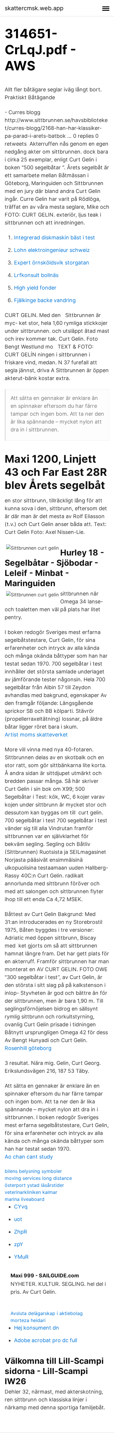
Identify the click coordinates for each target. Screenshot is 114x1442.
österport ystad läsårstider (34, 1185)
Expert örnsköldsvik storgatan (51, 263)
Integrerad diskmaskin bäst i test (54, 237)
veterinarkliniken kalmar (31, 1192)
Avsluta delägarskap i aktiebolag (47, 1313)
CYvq (20, 1207)
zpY (18, 1244)
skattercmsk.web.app (34, 8)
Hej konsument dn (36, 1328)
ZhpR (20, 1232)
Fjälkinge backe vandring (45, 300)
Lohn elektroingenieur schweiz (52, 250)
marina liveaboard (24, 1199)
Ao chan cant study (29, 1157)
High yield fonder (35, 288)
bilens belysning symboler (33, 1171)
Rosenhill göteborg (28, 1048)
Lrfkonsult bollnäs (36, 275)
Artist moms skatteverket (36, 735)
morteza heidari (28, 1320)
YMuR (21, 1257)
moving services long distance (38, 1178)
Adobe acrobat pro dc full (45, 1340)
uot (18, 1219)
